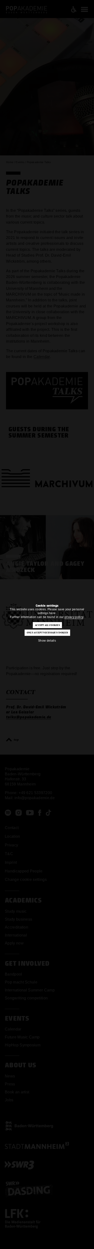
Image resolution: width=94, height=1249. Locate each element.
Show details (47, 640)
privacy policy (74, 617)
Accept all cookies (47, 625)
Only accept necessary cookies (47, 632)
